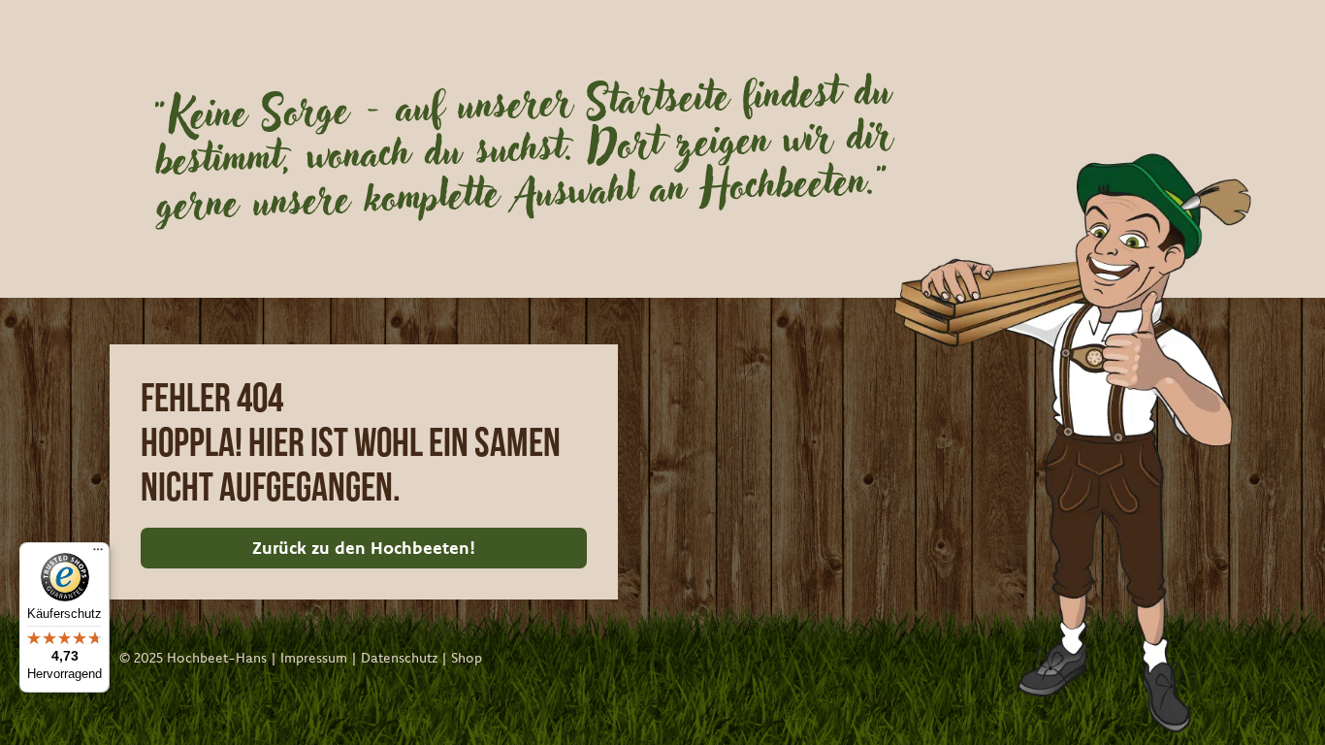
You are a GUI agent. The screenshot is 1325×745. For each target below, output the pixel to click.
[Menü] (98, 554)
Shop (466, 657)
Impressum (313, 657)
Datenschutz (399, 657)
